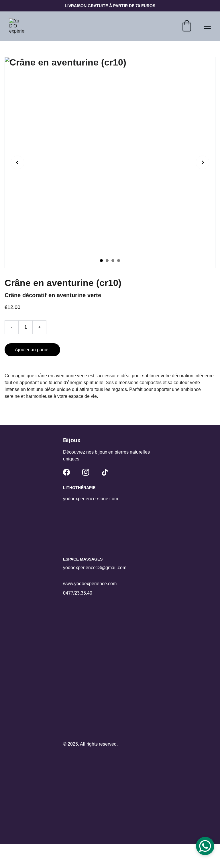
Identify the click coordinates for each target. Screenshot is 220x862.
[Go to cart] (187, 26)
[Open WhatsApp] (205, 846)
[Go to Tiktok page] (104, 472)
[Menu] (207, 26)
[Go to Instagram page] (85, 472)
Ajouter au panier (32, 349)
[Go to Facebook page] (66, 472)
